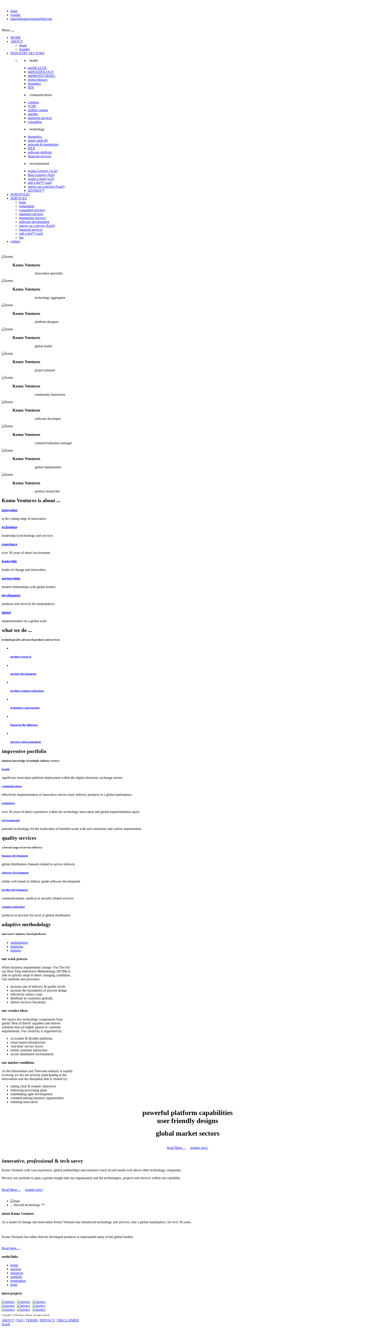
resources (16, 1273)
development (11, 595)
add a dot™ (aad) (40, 182)
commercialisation (13, 906)
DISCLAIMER (68, 1320)
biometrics (35, 136)
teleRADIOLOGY (41, 72)
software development (34, 222)
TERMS (32, 1320)
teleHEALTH (37, 68)
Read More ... (176, 1148)
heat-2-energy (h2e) (41, 175)
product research (20, 656)
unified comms (38, 110)
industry (15, 950)
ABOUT (16, 41)
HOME (15, 37)
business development (15, 855)
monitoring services (32, 218)
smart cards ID (38, 140)
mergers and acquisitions (25, 741)
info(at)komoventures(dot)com (31, 19)
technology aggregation (24, 707)
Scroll (6, 1324)
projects (15, 1269)
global (6, 612)
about (23, 45)
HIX (31, 87)
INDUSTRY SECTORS (27, 53)
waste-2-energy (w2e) (43, 171)
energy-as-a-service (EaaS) (46, 186)
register (15, 15)
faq (21, 237)
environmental (11, 820)
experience (9, 544)
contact (15, 241)
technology (10, 527)
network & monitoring (43, 144)
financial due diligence (24, 724)
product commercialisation (27, 690)
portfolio (16, 1277)
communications (12, 786)
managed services (40, 118)
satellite (33, 114)
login (13, 11)
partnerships (11, 578)
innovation (9, 510)
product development (23, 673)
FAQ (19, 1320)
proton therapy (38, 79)
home (14, 1265)
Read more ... (11, 1248)
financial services (39, 156)
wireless (33, 102)
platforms (16, 946)
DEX (31, 148)
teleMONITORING (41, 76)
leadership (9, 561)
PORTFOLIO (20, 194)
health (5, 769)
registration (26, 206)
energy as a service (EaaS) (37, 226)
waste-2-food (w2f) (41, 179)
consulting (35, 122)
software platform (40, 152)
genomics (34, 83)
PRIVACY (47, 1320)
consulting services (32, 210)
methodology (19, 942)
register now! (199, 1148)
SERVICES (18, 198)
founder (24, 49)
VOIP (32, 106)
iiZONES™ (36, 190)
